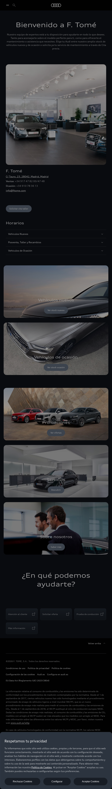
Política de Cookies (41, 767)
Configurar (56, 781)
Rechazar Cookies (22, 781)
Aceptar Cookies (90, 781)
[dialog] (56, 760)
